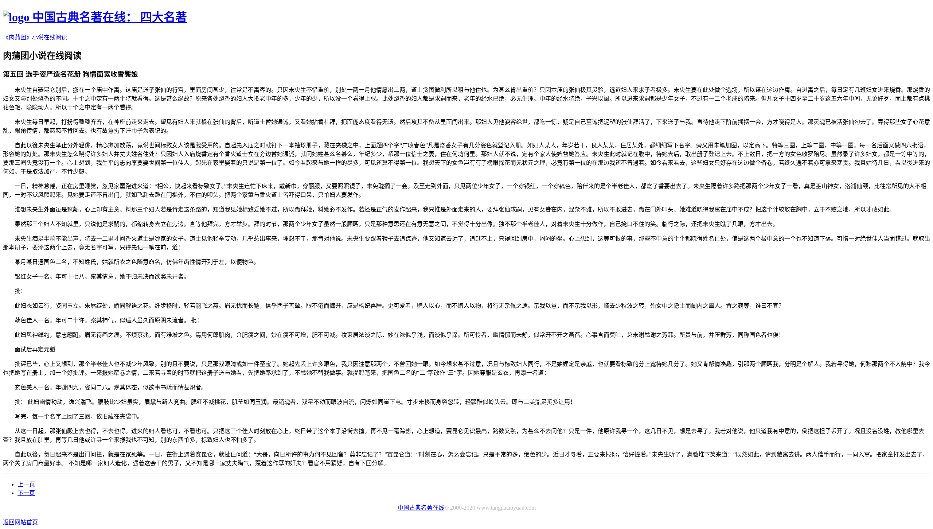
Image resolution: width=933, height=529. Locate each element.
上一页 (26, 484)
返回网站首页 (20, 522)
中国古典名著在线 (421, 508)
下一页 (26, 493)
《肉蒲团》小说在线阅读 (35, 37)
